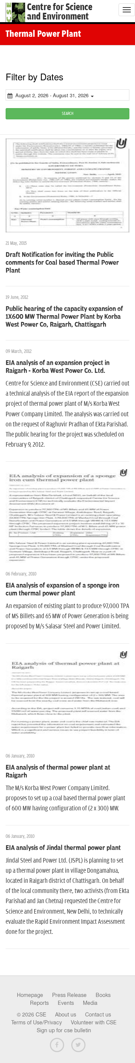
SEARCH (68, 113)
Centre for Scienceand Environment (59, 12)
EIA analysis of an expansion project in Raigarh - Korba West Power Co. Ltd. (58, 367)
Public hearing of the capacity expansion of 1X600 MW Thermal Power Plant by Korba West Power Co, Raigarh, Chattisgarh (64, 316)
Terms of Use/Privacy (36, 1022)
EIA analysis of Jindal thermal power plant (63, 848)
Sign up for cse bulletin (64, 1030)
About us (65, 1015)
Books (103, 995)
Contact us (98, 1015)
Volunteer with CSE (94, 1022)
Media (90, 1003)
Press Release (69, 995)
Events (66, 1003)
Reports (39, 1003)
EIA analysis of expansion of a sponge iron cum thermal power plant (62, 589)
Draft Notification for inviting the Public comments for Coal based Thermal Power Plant (62, 262)
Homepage (30, 995)
